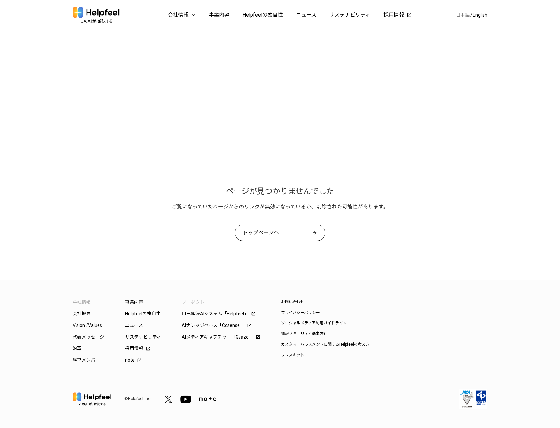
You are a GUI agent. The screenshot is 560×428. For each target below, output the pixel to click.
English (480, 15)
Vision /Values (87, 325)
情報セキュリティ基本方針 (304, 333)
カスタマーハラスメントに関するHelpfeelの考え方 (325, 344)
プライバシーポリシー (300, 312)
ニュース (306, 15)
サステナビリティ (349, 15)
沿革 (77, 348)
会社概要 (82, 313)
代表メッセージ (88, 336)
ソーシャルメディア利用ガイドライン (314, 323)
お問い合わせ (292, 302)
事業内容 (219, 15)
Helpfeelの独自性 (262, 15)
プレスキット (292, 355)
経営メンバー (86, 360)
